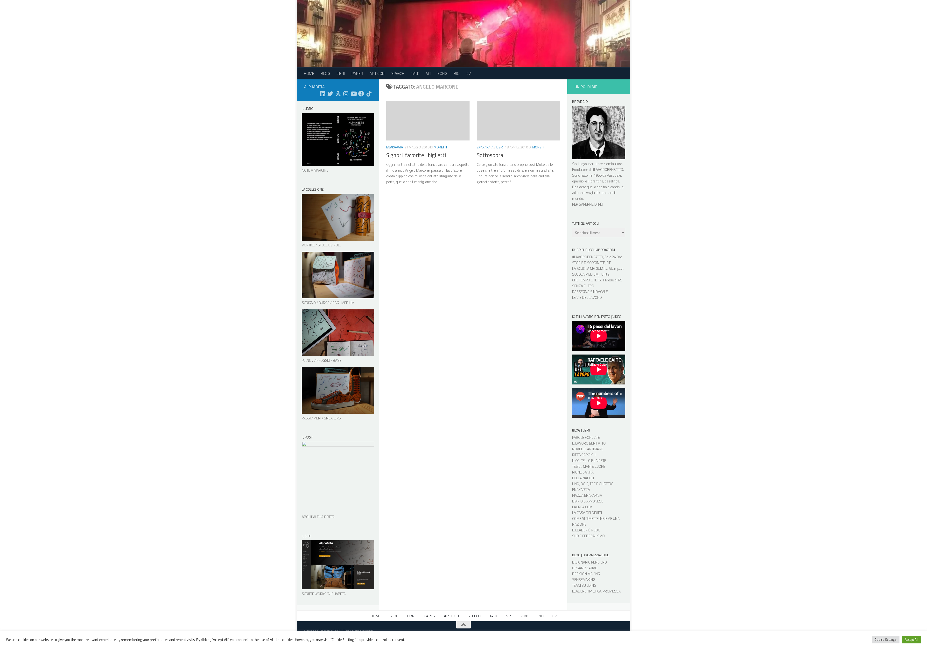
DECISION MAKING (586, 574)
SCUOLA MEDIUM (585, 274)
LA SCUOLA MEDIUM (587, 268)
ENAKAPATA (581, 489)
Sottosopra (490, 155)
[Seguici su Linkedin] (322, 94)
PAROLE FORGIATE (586, 437)
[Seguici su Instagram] (346, 94)
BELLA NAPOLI (583, 478)
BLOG (325, 73)
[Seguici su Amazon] (338, 94)
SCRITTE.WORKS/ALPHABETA (324, 594)
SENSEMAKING (583, 579)
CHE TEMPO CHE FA (587, 280)
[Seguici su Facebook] (361, 94)
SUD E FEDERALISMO (588, 536)
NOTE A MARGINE (315, 170)
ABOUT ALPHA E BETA (318, 517)
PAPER (357, 73)
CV (468, 73)
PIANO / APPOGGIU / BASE (321, 360)
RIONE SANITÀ (583, 472)
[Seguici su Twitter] (330, 94)
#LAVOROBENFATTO (607, 169)
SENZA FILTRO (583, 286)
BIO (457, 73)
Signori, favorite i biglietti (416, 155)
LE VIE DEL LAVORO (587, 297)
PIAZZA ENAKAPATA (587, 495)
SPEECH (397, 73)
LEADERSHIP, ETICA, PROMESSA (596, 591)
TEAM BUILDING (584, 585)
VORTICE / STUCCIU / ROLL (321, 245)
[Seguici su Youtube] (353, 94)
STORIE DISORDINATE (588, 262)
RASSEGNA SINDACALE (590, 291)
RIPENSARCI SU (584, 455)
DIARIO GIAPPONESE (587, 501)
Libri (500, 147)
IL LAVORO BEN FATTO (589, 443)
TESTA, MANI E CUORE (588, 466)
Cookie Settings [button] (886, 639)
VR (428, 73)
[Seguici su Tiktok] (369, 94)
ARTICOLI (377, 73)
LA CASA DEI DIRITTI (587, 513)
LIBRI (341, 73)
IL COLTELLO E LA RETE (589, 460)
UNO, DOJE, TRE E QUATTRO (592, 484)
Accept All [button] (911, 639)
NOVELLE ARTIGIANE (587, 449)
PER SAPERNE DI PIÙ (587, 204)
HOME (309, 73)
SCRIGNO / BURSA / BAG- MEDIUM (328, 303)
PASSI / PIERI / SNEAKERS (321, 418)
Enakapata (394, 147)
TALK (415, 73)
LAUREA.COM (582, 507)
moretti (440, 147)
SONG (442, 73)
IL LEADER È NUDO (586, 530)
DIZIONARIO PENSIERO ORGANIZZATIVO (589, 565)
